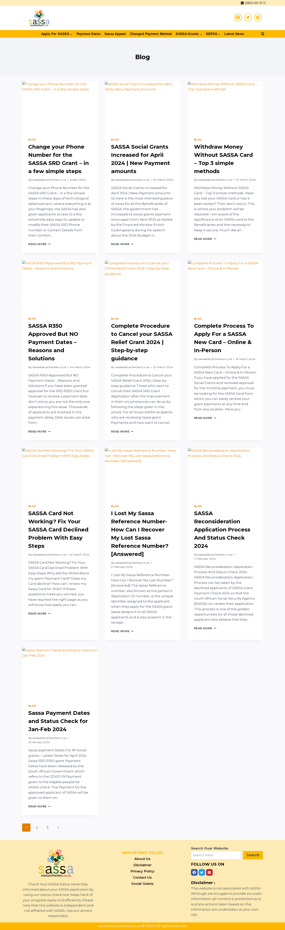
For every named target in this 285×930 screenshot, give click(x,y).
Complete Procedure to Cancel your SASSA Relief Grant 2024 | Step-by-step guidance (141, 342)
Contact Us (142, 877)
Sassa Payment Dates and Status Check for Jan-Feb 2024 (59, 721)
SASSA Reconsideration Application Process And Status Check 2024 (222, 529)
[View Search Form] (260, 34)
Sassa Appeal (115, 34)
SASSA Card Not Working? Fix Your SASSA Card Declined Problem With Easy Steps (58, 529)
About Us (142, 859)
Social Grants (142, 884)
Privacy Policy (142, 871)
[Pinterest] (258, 17)
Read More (39, 244)
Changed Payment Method (151, 34)
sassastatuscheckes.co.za (49, 179)
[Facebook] (238, 17)
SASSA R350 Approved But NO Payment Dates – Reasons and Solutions (53, 342)
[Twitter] (248, 17)
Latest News (234, 34)
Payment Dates (89, 34)
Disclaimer (142, 865)
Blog (32, 139)
